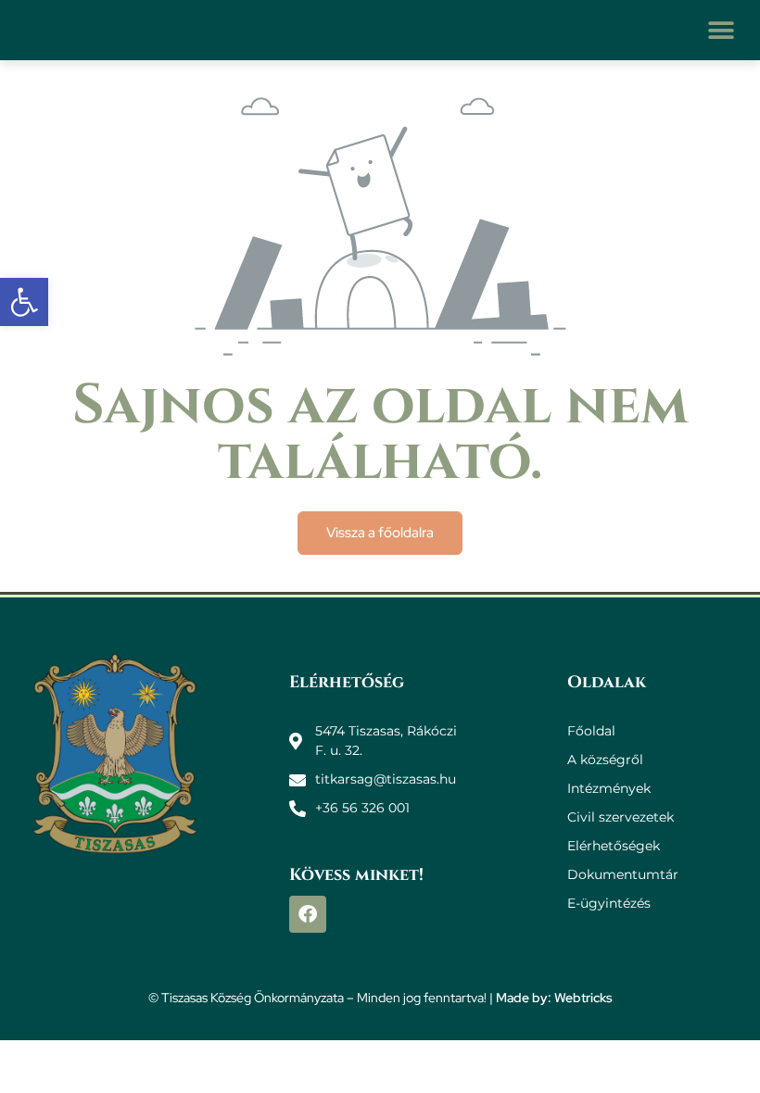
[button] (720, 30)
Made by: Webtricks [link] (554, 997)
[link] (24, 302)
